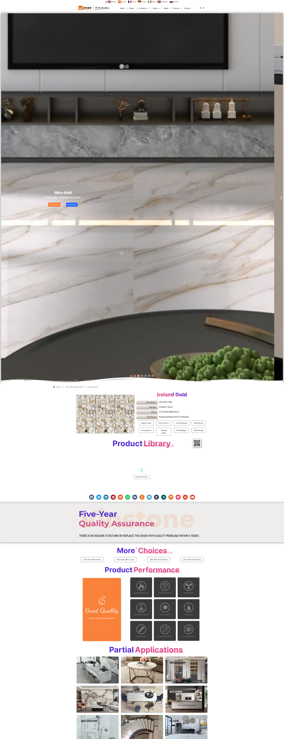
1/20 (122, 454)
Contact (187, 8)
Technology (199, 430)
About (131, 8)
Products (142, 8)
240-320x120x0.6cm (159, 601)
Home (122, 8)
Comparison (146, 430)
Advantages (181, 430)
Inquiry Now (146, 423)
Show (155, 8)
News (166, 8)
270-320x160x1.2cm (125, 601)
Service (176, 8)
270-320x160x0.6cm (92, 601)
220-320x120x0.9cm (192, 601)
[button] (200, 8)
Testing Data (164, 431)
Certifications (181, 423)
